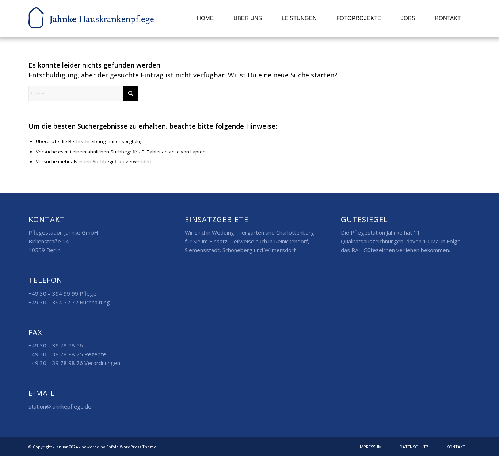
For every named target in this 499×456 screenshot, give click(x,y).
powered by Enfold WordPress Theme (118, 446)
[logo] (91, 18)
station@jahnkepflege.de (59, 406)
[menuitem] (205, 18)
